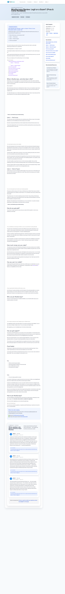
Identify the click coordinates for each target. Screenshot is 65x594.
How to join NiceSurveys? (13, 75)
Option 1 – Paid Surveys (15, 62)
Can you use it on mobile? (13, 69)
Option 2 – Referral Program (15, 65)
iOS (37, 265)
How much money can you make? (14, 68)
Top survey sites (22, 2)
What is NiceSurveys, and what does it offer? (16, 61)
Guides (46, 2)
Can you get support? (12, 72)
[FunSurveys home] (11, 0)
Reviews (35, 2)
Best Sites (41, 2)
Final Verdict (11, 73)
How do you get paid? (12, 66)
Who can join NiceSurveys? (13, 71)
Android (34, 265)
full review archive (24, 416)
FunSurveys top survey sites (19, 415)
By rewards (29, 2)
